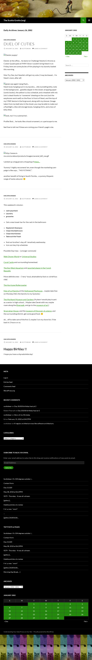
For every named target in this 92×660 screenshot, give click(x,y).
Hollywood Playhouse (33, 291)
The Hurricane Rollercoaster (15, 285)
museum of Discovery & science (39, 311)
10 (80, 43)
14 (70, 46)
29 (73, 53)
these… (37, 162)
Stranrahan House (11, 311)
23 (77, 49)
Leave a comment (40, 48)
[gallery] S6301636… (11, 518)
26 (87, 49)
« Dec (68, 56)
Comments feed (9, 386)
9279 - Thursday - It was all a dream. (17, 496)
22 (73, 49)
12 (87, 43)
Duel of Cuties (19, 43)
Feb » (86, 56)
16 (77, 46)
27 (67, 53)
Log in (6, 378)
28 (70, 53)
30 (77, 53)
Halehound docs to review (13, 505)
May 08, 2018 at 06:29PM (13, 492)
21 (70, 49)
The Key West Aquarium (14, 268)
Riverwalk (20, 305)
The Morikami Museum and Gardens (19, 299)
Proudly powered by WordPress (44, 632)
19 (87, 46)
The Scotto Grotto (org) (15, 20)
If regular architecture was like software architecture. (34, 423)
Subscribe (8, 468)
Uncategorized (10, 40)
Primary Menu (89, 20)
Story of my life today (22, 415)
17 (80, 46)
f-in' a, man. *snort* (11, 509)
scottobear (26, 48)
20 (67, 49)
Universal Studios (29, 256)
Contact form (9, 483)
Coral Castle (9, 262)
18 (83, 46)
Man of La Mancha (11, 291)
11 (83, 43)
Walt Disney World (11, 256)
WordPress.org (9, 391)
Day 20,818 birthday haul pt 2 (25, 406)
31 (80, 53)
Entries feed (8, 382)
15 (73, 46)
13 (67, 46)
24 (80, 49)
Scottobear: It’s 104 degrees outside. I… (18, 479)
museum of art (42, 305)
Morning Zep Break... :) (12, 572)
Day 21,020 (8, 488)
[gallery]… (7, 500)
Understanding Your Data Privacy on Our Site (18, 632)
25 (83, 49)
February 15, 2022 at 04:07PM (19, 419)
